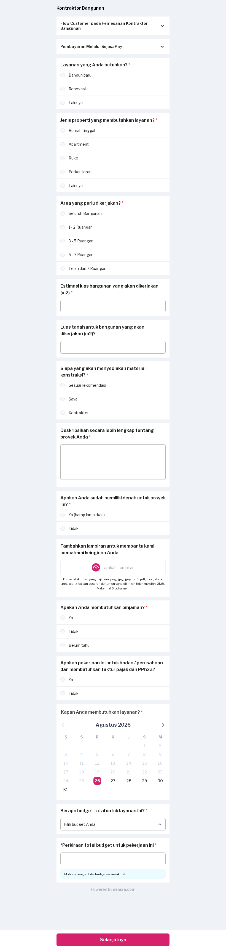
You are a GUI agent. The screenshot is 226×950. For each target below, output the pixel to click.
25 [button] (81, 780)
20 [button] (112, 772)
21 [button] (129, 772)
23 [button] (160, 772)
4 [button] (81, 754)
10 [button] (65, 763)
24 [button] (65, 780)
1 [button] (144, 745)
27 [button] (113, 780)
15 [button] (144, 763)
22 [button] (144, 772)
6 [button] (113, 754)
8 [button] (144, 754)
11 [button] (81, 763)
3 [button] (65, 754)
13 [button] (113, 763)
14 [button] (128, 763)
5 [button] (97, 754)
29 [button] (144, 780)
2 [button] (160, 745)
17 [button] (66, 772)
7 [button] (129, 754)
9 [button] (160, 754)
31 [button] (65, 789)
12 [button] (97, 763)
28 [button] (128, 780)
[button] (113, 567)
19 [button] (97, 772)
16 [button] (160, 763)
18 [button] (81, 772)
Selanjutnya (113, 939)
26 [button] (97, 780)
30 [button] (160, 780)
